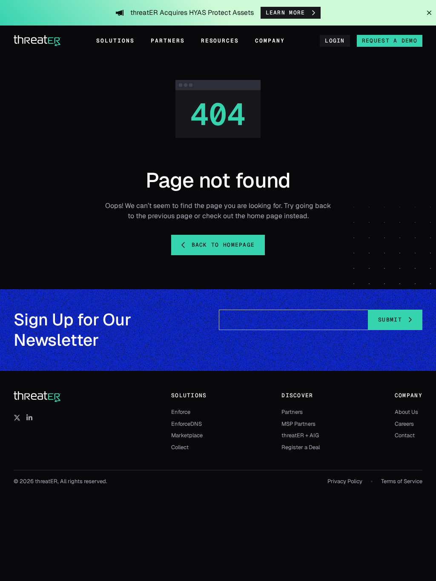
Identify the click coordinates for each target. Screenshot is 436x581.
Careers (404, 423)
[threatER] (37, 396)
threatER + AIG (300, 435)
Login (335, 40)
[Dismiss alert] (429, 13)
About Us (406, 412)
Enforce (180, 412)
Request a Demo (389, 40)
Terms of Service (401, 481)
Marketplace (187, 435)
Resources (220, 40)
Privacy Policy (344, 481)
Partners (168, 40)
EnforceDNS (186, 423)
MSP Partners (298, 423)
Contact (405, 435)
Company (270, 40)
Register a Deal (300, 447)
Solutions (115, 40)
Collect (180, 447)
